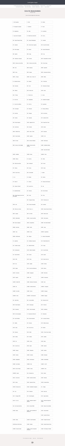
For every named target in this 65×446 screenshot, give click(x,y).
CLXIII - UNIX (15, 259)
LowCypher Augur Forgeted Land (18, 5)
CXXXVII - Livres (29, 231)
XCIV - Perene (43, 163)
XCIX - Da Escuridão (30, 172)
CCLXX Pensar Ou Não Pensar (17, 424)
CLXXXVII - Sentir (15, 295)
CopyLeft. (30, 438)
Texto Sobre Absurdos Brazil (35, 5)
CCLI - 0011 (14, 391)
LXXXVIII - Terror (43, 154)
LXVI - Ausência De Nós (44, 117)
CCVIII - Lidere (15, 327)
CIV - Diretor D (15, 181)
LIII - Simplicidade (30, 99)
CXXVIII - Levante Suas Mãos (31, 218)
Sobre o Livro (34, 438)
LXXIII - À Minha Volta (16, 131)
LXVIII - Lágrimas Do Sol (31, 122)
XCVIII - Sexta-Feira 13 (16, 172)
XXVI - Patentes (29, 58)
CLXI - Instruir (29, 254)
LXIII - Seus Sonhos (44, 113)
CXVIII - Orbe (15, 204)
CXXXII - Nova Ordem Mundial (45, 222)
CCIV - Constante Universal (45, 318)
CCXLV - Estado (15, 382)
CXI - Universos (29, 190)
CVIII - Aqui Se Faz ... (30, 186)
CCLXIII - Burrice (15, 410)
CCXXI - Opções (29, 345)
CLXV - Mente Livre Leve (45, 259)
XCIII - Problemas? (30, 163)
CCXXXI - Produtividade (44, 359)
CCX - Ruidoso (43, 327)
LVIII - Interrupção (16, 108)
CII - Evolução (29, 177)
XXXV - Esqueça (29, 72)
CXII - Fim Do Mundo (44, 190)
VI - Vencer (43, 26)
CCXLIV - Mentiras (44, 377)
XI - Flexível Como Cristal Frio (31, 35)
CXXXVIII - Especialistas (44, 231)
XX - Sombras (29, 49)
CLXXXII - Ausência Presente (31, 286)
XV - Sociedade (43, 40)
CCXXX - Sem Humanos (30, 359)
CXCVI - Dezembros (16, 309)
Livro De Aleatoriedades (32, 11)
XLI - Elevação (29, 81)
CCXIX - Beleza (43, 341)
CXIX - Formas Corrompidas (31, 204)
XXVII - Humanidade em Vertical (46, 58)
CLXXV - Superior (15, 277)
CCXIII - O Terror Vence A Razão (46, 332)
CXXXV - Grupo (43, 227)
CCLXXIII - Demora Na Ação (17, 428)
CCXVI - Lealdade (43, 336)
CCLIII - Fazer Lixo (44, 391)
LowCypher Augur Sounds (27, 5)
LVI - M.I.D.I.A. (29, 104)
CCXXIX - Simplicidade (16, 359)
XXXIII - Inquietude (44, 67)
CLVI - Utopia (43, 245)
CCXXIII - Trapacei (15, 350)
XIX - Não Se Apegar (16, 49)
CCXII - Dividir (29, 332)
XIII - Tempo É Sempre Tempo (17, 40)
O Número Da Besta (42, 5)
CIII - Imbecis (43, 177)
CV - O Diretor (29, 181)
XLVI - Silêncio (15, 90)
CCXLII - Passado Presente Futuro (46, 424)
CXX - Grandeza (43, 204)
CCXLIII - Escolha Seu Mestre (31, 377)
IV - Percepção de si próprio (17, 26)
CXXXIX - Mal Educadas (16, 236)
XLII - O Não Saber (44, 81)
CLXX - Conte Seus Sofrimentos (32, 268)
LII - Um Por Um (15, 99)
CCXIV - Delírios (15, 336)
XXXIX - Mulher (43, 76)
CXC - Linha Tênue (16, 300)
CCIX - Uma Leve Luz (30, 327)
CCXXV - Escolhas (43, 350)
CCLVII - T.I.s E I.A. (16, 400)
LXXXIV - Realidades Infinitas (45, 145)
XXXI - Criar (14, 67)
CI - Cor (14, 177)
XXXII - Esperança (29, 67)
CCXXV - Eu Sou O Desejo (16, 368)
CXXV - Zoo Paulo (29, 213)
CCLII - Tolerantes (30, 391)
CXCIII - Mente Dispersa (16, 304)
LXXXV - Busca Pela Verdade (45, 149)
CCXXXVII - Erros (43, 368)
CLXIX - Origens (15, 268)
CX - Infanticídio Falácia (16, 190)
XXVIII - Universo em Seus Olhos (18, 63)
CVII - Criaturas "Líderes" (17, 186)
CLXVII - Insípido (29, 263)
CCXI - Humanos (15, 332)
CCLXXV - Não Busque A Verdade (46, 428)
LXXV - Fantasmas (44, 131)
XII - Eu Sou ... (43, 35)
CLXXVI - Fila (29, 277)
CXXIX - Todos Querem (44, 218)
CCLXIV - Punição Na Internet (45, 419)
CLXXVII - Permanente (44, 277)
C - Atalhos (43, 172)
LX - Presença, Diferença (45, 108)
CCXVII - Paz (15, 341)
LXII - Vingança (29, 113)
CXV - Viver (43, 195)
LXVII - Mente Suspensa (16, 122)
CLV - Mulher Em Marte (30, 245)
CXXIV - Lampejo (15, 213)
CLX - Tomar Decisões (16, 254)
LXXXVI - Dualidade (16, 154)
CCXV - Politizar (29, 336)
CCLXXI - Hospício (29, 424)
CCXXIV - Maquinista (30, 350)
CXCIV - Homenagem (30, 304)
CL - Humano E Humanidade (45, 236)
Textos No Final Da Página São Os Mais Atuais (32, 15)
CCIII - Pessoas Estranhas (31, 318)
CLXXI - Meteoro (43, 268)
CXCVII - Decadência (44, 309)
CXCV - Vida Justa (43, 304)
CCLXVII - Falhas (15, 419)
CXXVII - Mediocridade (16, 218)
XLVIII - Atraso (43, 90)
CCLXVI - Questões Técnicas (45, 415)
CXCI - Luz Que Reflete (30, 300)
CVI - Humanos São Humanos (45, 181)
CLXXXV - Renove (29, 291)
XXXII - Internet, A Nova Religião (18, 145)
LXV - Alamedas (29, 117)
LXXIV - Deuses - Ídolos (30, 131)
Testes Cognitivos (49, 5)
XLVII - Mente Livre (30, 90)
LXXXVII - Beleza (29, 154)
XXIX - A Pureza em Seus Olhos (31, 63)
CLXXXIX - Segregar (44, 295)
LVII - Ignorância (43, 104)
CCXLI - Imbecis (43, 373)
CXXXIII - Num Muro (16, 227)
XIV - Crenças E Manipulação (31, 40)
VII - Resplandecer (15, 31)
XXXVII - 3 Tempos (16, 76)
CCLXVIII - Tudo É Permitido (31, 419)
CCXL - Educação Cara (30, 373)
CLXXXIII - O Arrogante (44, 286)
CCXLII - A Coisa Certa (16, 377)
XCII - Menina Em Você (44, 300)
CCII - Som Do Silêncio (16, 318)
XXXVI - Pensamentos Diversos (46, 72)
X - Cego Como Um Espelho (17, 35)
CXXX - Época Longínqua (16, 222)
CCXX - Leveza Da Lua (16, 345)
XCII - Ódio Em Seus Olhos (17, 163)
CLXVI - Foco (15, 263)
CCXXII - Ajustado (44, 345)
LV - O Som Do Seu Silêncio (17, 104)
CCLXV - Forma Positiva (44, 410)
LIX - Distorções (29, 108)
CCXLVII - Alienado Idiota (45, 382)
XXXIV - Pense (15, 72)
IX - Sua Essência (43, 31)
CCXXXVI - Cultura (30, 368)
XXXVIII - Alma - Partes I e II (31, 76)
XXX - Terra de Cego (44, 63)
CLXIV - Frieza (29, 259)
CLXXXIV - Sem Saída (16, 291)
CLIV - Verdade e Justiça (16, 245)
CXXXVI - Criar (15, 231)
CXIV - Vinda (29, 195)
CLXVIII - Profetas (44, 263)
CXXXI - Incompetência (30, 222)
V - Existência (29, 26)
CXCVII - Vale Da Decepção (31, 309)
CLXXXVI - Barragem (44, 291)
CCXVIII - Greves (29, 341)
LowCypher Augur (32, 2)
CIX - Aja (42, 186)
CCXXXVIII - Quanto (16, 373)
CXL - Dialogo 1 (29, 236)
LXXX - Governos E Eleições (31, 140)
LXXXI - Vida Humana (44, 140)
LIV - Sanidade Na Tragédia (45, 99)
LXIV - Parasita (15, 117)
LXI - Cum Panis (15, 113)
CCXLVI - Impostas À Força (31, 382)
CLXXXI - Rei (15, 286)
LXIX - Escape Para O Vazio (45, 122)
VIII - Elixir (28, 31)
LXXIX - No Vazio (15, 140)
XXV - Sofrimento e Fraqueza (17, 58)
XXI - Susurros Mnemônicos (45, 49)
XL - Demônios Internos (16, 81)
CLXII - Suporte (43, 254)
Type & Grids (41, 438)
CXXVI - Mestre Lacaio (44, 213)
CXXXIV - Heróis (29, 227)
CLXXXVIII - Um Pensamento (31, 295)
